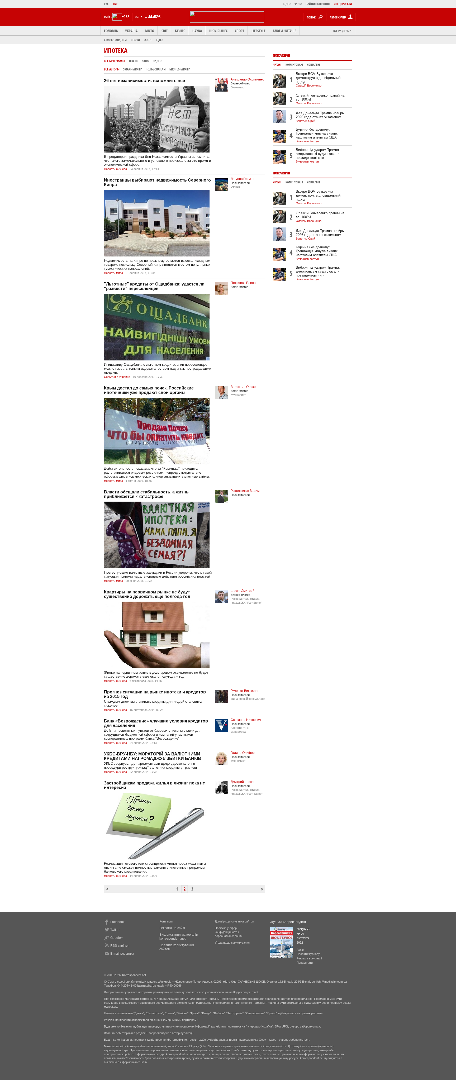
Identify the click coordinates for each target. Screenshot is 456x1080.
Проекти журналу (308, 953)
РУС (106, 4)
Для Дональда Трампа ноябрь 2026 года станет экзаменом (320, 115)
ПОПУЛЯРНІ (281, 55)
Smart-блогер (132, 69)
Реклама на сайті (172, 928)
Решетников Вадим (245, 491)
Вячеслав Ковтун (307, 141)
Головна (111, 30)
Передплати (305, 962)
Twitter (115, 930)
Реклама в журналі (309, 958)
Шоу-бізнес (218, 30)
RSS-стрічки (119, 946)
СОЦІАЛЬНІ (313, 64)
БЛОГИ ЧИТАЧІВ (284, 30)
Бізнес (180, 30)
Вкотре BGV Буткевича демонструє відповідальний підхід (318, 78)
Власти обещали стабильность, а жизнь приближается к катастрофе (146, 494)
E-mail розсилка (122, 953)
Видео (157, 61)
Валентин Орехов (244, 387)
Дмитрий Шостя (242, 782)
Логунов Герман (242, 179)
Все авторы (112, 69)
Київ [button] (107, 17)
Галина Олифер (243, 753)
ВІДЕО (287, 4)
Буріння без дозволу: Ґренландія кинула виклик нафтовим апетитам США (317, 133)
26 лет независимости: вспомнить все (144, 80)
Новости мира (113, 272)
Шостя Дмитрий (242, 591)
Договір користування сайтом (234, 921)
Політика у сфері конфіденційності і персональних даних (229, 932)
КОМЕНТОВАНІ (294, 64)
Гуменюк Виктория (244, 691)
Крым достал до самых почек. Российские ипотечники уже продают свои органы (149, 390)
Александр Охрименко (247, 79)
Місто (149, 30)
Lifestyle (258, 30)
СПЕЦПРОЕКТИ (343, 4)
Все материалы (114, 61)
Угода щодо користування (232, 942)
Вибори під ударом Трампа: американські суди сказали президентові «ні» (318, 154)
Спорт (239, 30)
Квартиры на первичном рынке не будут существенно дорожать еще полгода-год (147, 594)
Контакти (166, 921)
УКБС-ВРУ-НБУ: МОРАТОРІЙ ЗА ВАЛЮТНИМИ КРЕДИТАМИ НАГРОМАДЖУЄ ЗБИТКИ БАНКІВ (152, 756)
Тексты (133, 61)
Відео (159, 40)
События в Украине (117, 376)
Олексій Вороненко (308, 85)
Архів (300, 949)
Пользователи (156, 69)
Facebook (117, 922)
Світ (165, 30)
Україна (131, 30)
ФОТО (298, 4)
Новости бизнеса (115, 168)
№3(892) (303, 929)
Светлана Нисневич (246, 720)
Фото (147, 40)
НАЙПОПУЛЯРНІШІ (318, 4)
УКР (115, 4)
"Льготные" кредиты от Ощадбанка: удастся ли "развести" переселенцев (154, 286)
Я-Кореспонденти (115, 40)
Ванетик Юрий (305, 120)
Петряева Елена (243, 283)
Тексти (135, 40)
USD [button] (137, 17)
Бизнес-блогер (179, 69)
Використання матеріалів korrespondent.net (178, 936)
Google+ (116, 938)
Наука (197, 30)
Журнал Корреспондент (288, 922)
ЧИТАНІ (277, 64)
